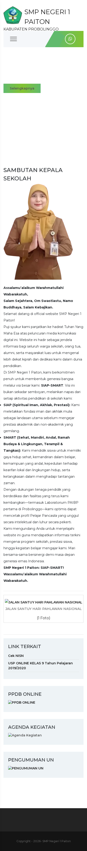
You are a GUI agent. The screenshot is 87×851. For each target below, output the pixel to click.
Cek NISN (16, 656)
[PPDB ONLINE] (21, 702)
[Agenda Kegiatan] (25, 735)
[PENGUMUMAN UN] (25, 768)
